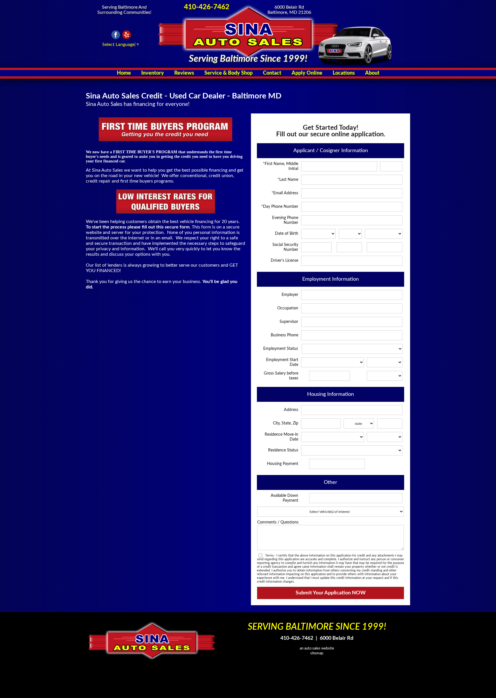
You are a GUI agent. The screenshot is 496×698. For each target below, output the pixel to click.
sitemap (316, 653)
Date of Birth (286, 234)
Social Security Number (285, 247)
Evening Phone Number (285, 220)
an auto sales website (317, 648)
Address (291, 410)
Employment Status (280, 349)
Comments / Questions (278, 522)
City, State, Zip (285, 423)
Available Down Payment (284, 498)
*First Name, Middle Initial (280, 166)
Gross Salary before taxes (281, 375)
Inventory (152, 73)
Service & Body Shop (228, 73)
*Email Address (285, 193)
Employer (290, 295)
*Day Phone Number (279, 207)
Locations (344, 73)
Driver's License (284, 261)
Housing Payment (282, 464)
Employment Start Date (282, 362)
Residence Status (283, 450)
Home (124, 73)
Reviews (184, 73)
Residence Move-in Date (281, 437)
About (372, 73)
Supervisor (289, 322)
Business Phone (284, 335)
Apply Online (307, 73)
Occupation (287, 308)
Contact (272, 73)
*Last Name (288, 180)
